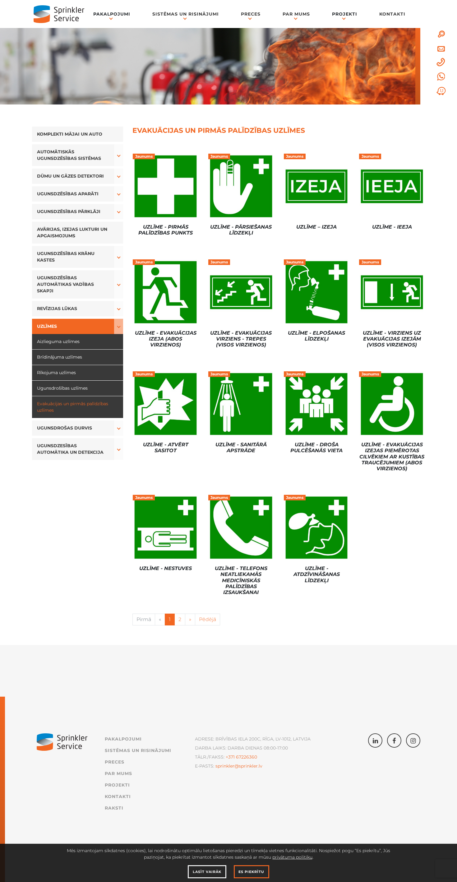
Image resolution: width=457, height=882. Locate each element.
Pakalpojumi (123, 739)
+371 (230, 757)
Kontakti (392, 14)
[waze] (441, 91)
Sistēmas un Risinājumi (185, 14)
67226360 (246, 757)
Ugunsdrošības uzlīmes (62, 388)
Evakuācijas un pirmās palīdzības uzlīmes (72, 407)
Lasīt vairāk (207, 872)
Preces (251, 14)
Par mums (296, 14)
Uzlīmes (47, 326)
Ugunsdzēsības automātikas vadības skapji (65, 284)
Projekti (117, 785)
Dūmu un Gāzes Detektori (70, 176)
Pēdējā (207, 619)
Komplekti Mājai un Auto (69, 134)
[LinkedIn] (375, 740)
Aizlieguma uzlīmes (58, 341)
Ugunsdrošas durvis (64, 428)
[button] (118, 155)
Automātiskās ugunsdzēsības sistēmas (69, 155)
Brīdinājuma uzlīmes (59, 357)
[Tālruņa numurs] (441, 62)
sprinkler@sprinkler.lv (238, 766)
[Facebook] (394, 740)
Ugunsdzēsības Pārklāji (68, 211)
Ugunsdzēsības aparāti (68, 194)
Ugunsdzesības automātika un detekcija (70, 449)
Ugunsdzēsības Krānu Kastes (66, 257)
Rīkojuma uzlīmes (56, 372)
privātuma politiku (292, 857)
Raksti (114, 808)
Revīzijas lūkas (57, 308)
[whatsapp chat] (441, 76)
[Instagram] (413, 740)
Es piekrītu (251, 872)
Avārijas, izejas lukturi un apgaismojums (72, 232)
